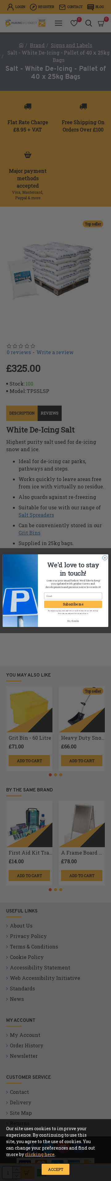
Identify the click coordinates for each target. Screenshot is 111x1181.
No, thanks (73, 620)
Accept (55, 1169)
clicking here (40, 1154)
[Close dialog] (104, 557)
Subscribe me (73, 604)
